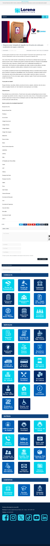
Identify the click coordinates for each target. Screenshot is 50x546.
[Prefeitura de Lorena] (25, 10)
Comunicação (5, 50)
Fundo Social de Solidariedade (42, 50)
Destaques (34, 50)
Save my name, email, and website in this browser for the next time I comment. (18, 255)
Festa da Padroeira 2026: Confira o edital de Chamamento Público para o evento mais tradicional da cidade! (25, 2)
